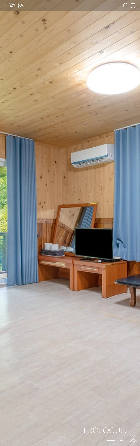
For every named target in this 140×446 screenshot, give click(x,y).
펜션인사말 (111, 440)
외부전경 (121, 440)
